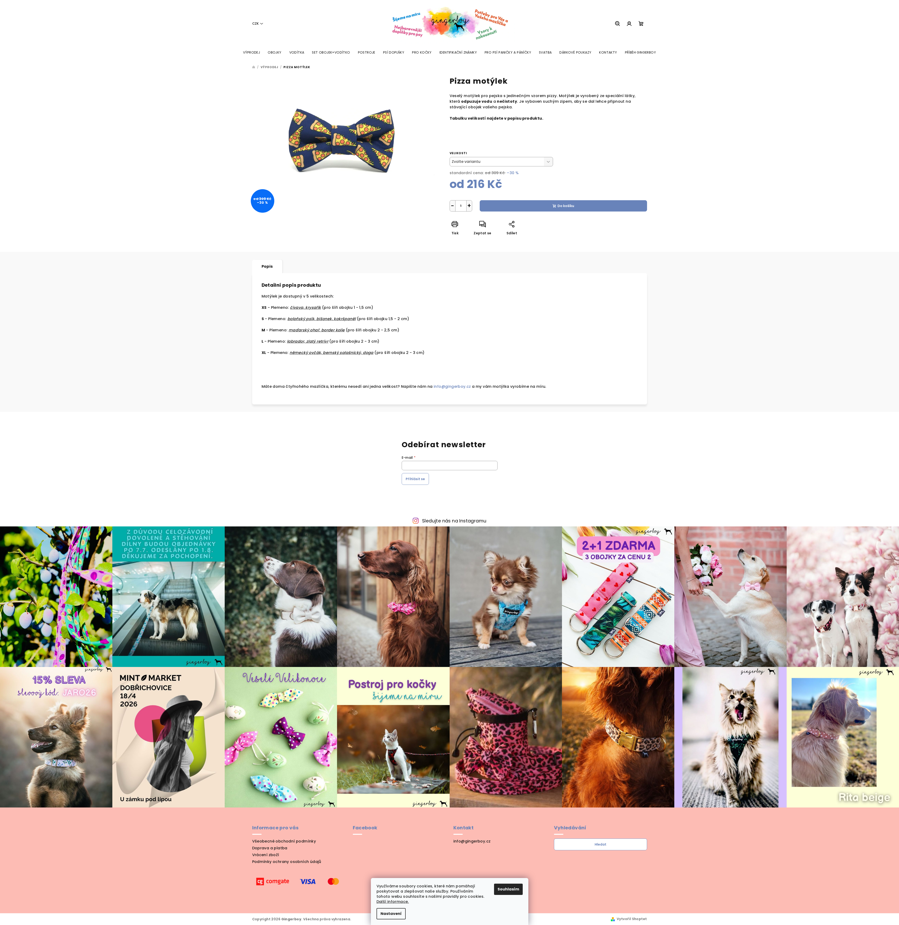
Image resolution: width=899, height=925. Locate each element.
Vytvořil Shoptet (632, 919)
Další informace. (393, 901)
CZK (255, 23)
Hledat (600, 844)
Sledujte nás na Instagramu (454, 521)
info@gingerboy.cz (453, 386)
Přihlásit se (415, 479)
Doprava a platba (269, 848)
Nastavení (391, 913)
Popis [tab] (267, 266)
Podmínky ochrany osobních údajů (286, 861)
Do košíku (565, 206)
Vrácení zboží (265, 855)
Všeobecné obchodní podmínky (284, 841)
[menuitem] (251, 52)
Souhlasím (508, 889)
